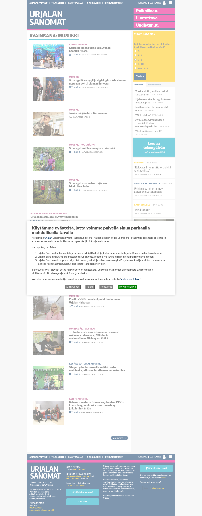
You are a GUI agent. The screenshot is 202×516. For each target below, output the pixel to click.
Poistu (90, 286)
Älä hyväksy (72, 286)
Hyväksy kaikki (127, 286)
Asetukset (106, 286)
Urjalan (48, 237)
